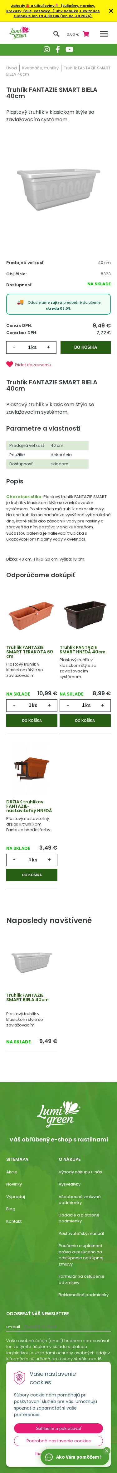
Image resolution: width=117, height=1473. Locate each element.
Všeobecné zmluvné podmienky (80, 1200)
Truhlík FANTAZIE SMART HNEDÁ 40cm (82, 649)
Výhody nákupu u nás (80, 1172)
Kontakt (14, 1221)
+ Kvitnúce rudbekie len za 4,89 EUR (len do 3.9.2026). (57, 13)
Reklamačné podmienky (84, 1295)
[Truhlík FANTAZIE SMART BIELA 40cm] (58, 190)
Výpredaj (15, 1197)
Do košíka (85, 347)
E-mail (13, 1327)
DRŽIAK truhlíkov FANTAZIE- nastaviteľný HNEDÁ (29, 806)
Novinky (14, 1184)
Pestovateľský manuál (81, 1233)
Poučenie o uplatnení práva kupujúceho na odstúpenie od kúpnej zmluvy (81, 1255)
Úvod (11, 68)
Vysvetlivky (69, 1184)
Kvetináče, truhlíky (40, 68)
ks (34, 347)
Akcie (11, 1172)
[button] (106, 1451)
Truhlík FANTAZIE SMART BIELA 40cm (27, 997)
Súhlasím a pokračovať (58, 1428)
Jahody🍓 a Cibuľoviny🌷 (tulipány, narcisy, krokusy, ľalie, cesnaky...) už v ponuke (50, 8)
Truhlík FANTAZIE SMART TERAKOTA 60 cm (29, 651)
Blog (10, 1209)
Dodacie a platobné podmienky (79, 1218)
